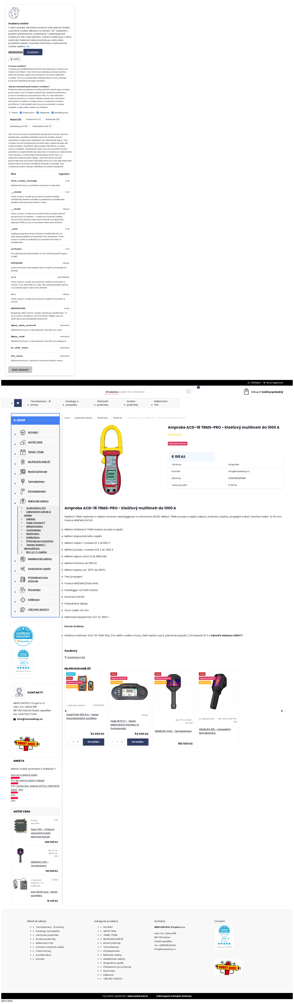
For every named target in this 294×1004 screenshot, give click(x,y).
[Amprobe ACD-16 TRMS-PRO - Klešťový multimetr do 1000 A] (111, 460)
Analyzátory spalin (39, 568)
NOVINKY (33, 432)
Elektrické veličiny (38, 501)
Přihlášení (256, 382)
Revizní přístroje (37, 471)
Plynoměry (34, 589)
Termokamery (36, 481)
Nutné (15, 112)
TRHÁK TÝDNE (36, 452)
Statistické (44, 112)
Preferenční (28, 112)
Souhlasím (33, 52)
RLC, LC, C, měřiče (36, 552)
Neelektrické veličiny (40, 559)
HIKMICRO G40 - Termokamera (173, 731)
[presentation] (66, 711)
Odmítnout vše (15, 52)
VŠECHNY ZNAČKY (38, 609)
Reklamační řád (160, 403)
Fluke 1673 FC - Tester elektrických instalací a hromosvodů (125, 724)
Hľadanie (112, 392)
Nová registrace (274, 382)
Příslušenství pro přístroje (38, 579)
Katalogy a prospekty (72, 403)
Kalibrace (34, 599)
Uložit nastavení (20, 369)
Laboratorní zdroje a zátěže (37, 513)
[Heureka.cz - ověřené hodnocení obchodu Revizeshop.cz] (23, 674)
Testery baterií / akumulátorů (35, 546)
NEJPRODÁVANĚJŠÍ (39, 461)
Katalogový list (76, 657)
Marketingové (61, 112)
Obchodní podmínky (102, 403)
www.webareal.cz (137, 996)
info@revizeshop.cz (30, 719)
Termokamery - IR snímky (40, 403)
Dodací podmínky (132, 403)
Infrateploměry (37, 491)
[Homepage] (18, 403)
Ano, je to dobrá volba (24, 775)
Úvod (67, 417)
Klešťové (117, 417)
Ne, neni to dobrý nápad (29, 780)
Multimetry (103, 417)
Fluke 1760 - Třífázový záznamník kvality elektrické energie (43, 833)
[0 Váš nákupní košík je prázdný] (263, 392)
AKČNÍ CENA (35, 442)
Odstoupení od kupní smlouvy (174, 996)
